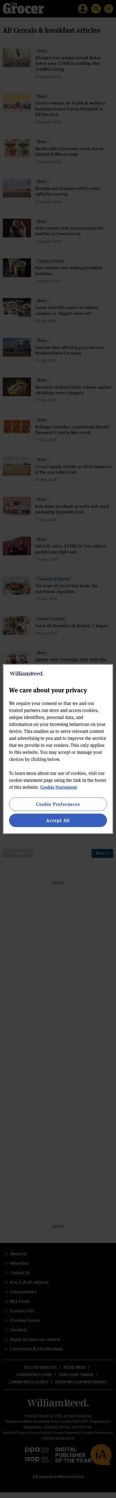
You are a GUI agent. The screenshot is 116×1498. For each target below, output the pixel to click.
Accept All (58, 820)
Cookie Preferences (58, 804)
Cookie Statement (58, 787)
